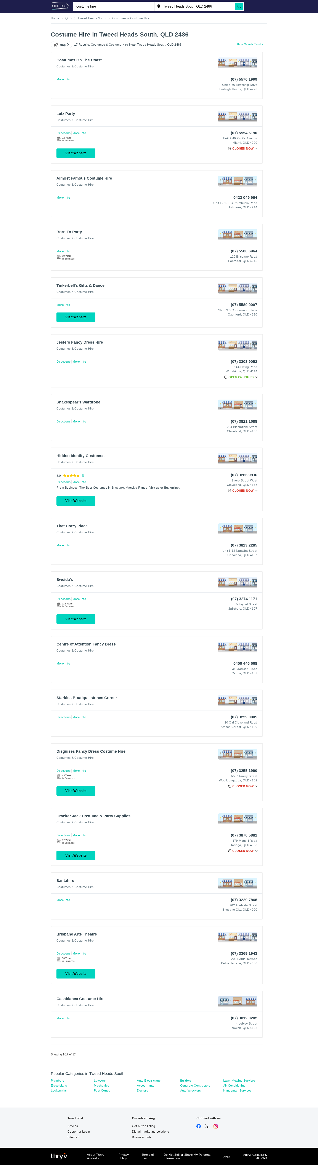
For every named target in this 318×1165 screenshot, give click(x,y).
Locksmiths (59, 1090)
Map (62, 44)
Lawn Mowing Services (239, 1080)
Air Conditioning (234, 1085)
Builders (186, 1080)
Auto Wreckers (190, 1090)
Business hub (141, 1137)
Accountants (145, 1085)
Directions (63, 133)
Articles (72, 1126)
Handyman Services (237, 1090)
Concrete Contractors (195, 1085)
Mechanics (101, 1085)
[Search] (239, 6)
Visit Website (76, 153)
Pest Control (102, 1090)
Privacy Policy (124, 1156)
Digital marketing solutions (150, 1131)
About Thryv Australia (95, 1156)
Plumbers (57, 1080)
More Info (63, 79)
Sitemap (73, 1137)
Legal (226, 1156)
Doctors (142, 1090)
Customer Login (78, 1131)
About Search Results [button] (249, 44)
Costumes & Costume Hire (75, 66)
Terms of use (148, 1156)
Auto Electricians (148, 1080)
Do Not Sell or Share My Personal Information (187, 1156)
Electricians (59, 1085)
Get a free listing (143, 1126)
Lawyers (100, 1080)
